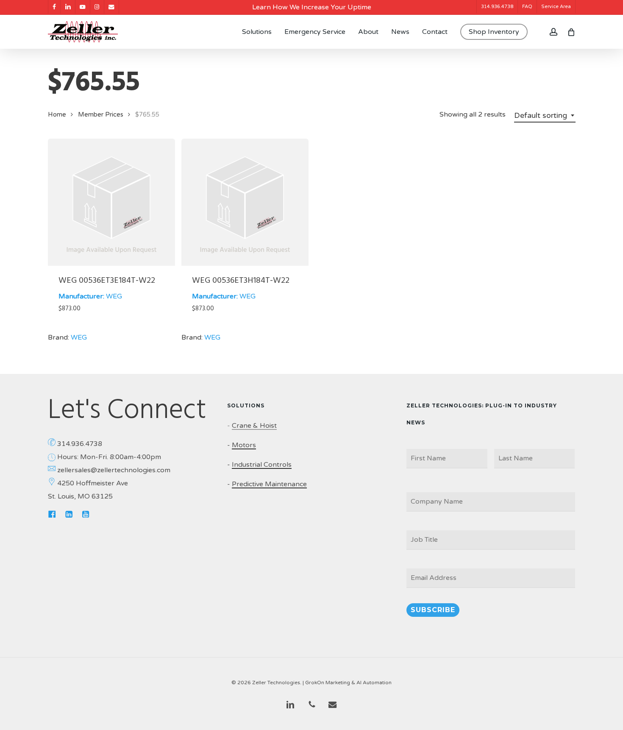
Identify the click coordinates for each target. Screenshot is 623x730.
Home (57, 114)
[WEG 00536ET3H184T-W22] (245, 202)
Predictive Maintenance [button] (269, 484)
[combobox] (545, 115)
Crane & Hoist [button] (254, 425)
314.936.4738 (79, 444)
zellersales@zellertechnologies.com (113, 470)
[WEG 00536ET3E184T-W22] (111, 202)
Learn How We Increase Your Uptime (311, 7)
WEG (114, 296)
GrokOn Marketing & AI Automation (348, 682)
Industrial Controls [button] (262, 464)
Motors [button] (244, 445)
